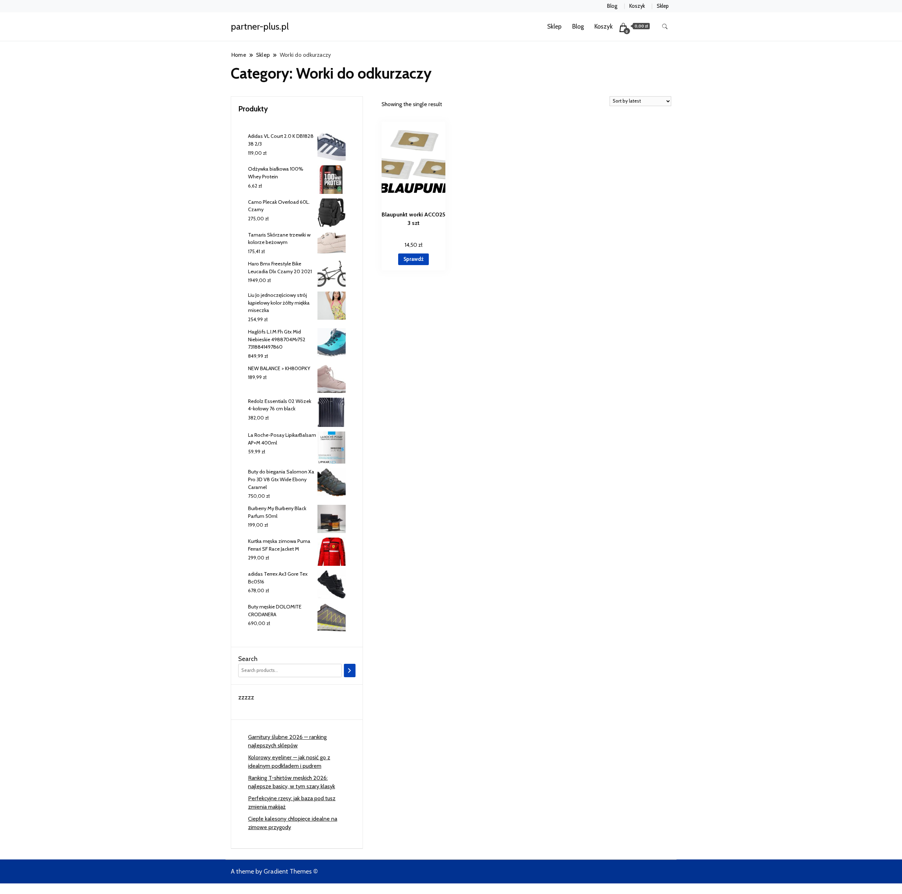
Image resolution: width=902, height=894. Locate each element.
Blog (612, 6)
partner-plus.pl (260, 26)
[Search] (350, 670)
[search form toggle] (665, 26)
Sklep (663, 6)
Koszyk (637, 6)
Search (248, 659)
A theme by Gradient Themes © (274, 871)
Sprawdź (413, 259)
